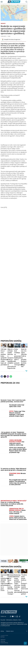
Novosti (3, 23)
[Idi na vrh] (25, 643)
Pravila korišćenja (4, 642)
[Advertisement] (14, 274)
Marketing (3, 641)
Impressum (3, 639)
